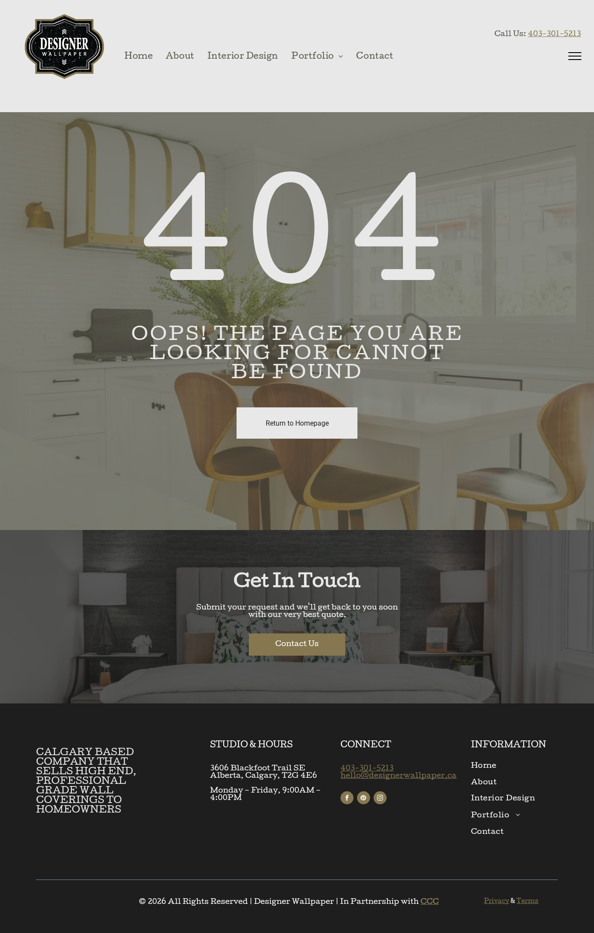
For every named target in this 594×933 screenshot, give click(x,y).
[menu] (575, 56)
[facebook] (347, 798)
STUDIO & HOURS (251, 745)
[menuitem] (138, 57)
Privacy (496, 902)
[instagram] (380, 798)
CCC (429, 902)
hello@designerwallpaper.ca (398, 776)
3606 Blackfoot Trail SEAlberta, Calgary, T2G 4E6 (263, 772)
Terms (527, 902)
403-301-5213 (554, 34)
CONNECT (365, 745)
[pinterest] (363, 798)
